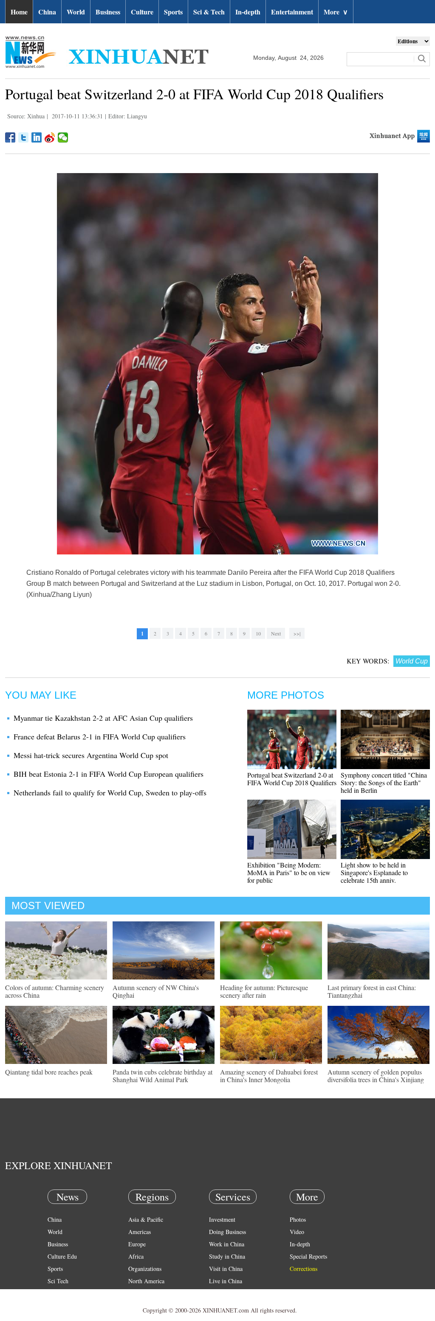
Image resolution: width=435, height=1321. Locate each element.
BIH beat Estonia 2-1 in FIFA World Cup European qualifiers (108, 774)
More (336, 12)
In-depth (247, 12)
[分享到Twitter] (23, 137)
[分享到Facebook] (10, 137)
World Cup (411, 661)
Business (108, 12)
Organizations (144, 1269)
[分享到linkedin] (36, 137)
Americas (139, 1232)
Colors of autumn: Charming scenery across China (54, 991)
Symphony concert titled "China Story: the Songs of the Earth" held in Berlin (384, 782)
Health (55, 1293)
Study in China (227, 1256)
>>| (297, 633)
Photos (298, 1219)
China (47, 12)
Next (276, 633)
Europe (137, 1244)
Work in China (226, 1244)
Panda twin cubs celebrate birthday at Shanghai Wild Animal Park (162, 1075)
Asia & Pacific (145, 1219)
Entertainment (292, 12)
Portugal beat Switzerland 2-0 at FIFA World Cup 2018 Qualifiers (291, 778)
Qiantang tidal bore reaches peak (49, 1071)
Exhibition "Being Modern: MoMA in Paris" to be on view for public (288, 872)
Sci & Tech (209, 12)
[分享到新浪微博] (50, 137)
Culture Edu (62, 1256)
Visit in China (226, 1269)
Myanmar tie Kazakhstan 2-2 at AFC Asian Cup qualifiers (103, 718)
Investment (222, 1219)
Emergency (222, 1293)
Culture (142, 12)
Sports (173, 12)
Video (297, 1232)
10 (258, 633)
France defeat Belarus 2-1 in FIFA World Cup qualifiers (100, 736)
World (76, 12)
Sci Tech (58, 1281)
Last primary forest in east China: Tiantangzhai (372, 991)
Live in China (225, 1281)
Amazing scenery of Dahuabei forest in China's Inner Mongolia (269, 1075)
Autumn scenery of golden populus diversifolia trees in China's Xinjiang (376, 1075)
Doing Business (227, 1232)
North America (146, 1281)
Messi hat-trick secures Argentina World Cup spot (91, 755)
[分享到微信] (63, 137)
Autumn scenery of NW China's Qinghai (156, 991)
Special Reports (308, 1256)
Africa (136, 1256)
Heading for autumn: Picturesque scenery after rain (264, 991)
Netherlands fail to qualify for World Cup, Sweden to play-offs (110, 792)
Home (19, 12)
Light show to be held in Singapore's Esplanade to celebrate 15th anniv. (374, 872)
